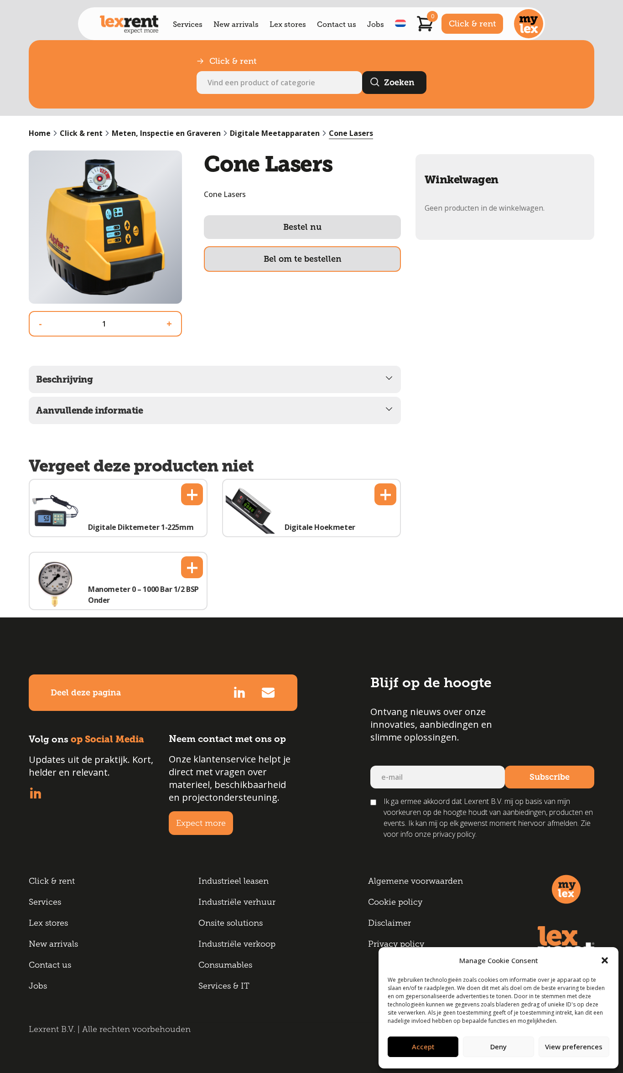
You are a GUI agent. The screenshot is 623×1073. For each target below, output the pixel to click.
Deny (498, 1046)
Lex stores (288, 25)
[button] (604, 960)
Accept (423, 1046)
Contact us (336, 25)
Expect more (201, 823)
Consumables (225, 964)
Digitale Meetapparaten (275, 133)
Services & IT (223, 985)
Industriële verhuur (236, 902)
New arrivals (236, 25)
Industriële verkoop (236, 944)
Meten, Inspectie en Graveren (166, 133)
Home (40, 133)
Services (187, 25)
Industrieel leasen (233, 881)
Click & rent (472, 23)
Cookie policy (395, 902)
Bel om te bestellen (303, 259)
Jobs (375, 25)
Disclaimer (389, 923)
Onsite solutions (230, 923)
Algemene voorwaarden (415, 881)
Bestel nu (302, 227)
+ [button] (192, 494)
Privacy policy (396, 944)
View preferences (573, 1046)
